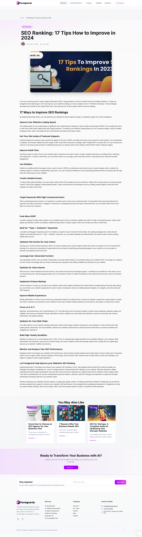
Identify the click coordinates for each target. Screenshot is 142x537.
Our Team (76, 508)
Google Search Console (97, 353)
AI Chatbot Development (52, 508)
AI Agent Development (52, 511)
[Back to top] (123, 530)
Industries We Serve (76, 3)
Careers (75, 511)
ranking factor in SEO (50, 339)
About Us (76, 506)
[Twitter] (22, 519)
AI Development (50, 506)
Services (63, 3)
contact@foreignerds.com (111, 506)
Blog (22, 18)
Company (88, 3)
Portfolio (98, 3)
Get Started (119, 3)
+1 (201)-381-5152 (108, 508)
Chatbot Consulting (51, 513)
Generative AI (49, 516)
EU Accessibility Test (51, 518)
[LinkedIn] (18, 519)
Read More (31, 438)
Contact (75, 516)
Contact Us (70, 467)
